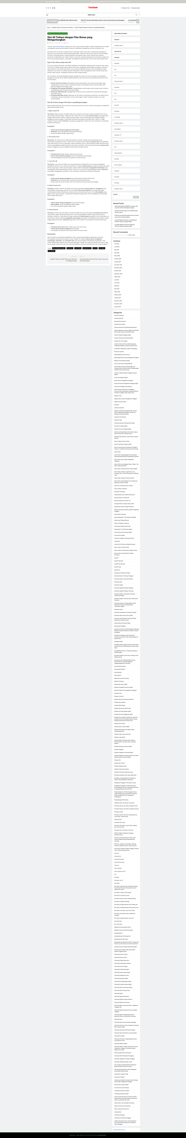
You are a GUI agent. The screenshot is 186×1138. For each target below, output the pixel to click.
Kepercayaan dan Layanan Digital (122, 623)
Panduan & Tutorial (118, 696)
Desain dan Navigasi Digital (121, 377)
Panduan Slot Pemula (119, 763)
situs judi (116, 853)
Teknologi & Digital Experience (121, 960)
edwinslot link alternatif (120, 417)
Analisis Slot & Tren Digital (120, 341)
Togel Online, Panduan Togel (121, 1074)
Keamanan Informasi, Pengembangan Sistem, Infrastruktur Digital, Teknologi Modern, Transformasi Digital (125, 605)
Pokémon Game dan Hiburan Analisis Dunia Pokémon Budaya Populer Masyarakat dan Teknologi (125, 839)
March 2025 (117, 291)
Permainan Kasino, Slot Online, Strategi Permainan (126, 809)
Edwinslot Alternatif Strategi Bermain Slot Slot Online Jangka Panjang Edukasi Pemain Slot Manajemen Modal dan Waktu (125, 412)
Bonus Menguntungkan (59, 248)
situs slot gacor (118, 153)
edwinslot (116, 404)
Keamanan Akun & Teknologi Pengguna (123, 576)
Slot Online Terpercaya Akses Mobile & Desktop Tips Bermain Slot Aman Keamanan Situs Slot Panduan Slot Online (126, 888)
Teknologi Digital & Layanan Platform (123, 999)
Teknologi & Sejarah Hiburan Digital (123, 984)
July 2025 (116, 279)
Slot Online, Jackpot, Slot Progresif (122, 892)
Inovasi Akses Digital (119, 535)
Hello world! (132, 235)
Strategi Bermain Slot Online (121, 939)
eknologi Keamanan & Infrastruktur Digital (124, 423)
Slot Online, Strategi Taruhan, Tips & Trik (124, 918)
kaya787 (116, 558)
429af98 (51, 43)
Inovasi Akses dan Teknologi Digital (123, 532)
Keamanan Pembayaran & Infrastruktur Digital (125, 612)
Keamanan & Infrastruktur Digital (122, 573)
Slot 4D (95, 248)
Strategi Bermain (118, 933)
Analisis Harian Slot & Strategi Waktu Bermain (125, 327)
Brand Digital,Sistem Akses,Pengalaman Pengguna (126, 357)
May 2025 (116, 285)
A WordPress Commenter (120, 235)
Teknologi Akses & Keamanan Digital (123, 987)
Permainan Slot (118, 819)
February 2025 (117, 294)
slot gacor (116, 63)
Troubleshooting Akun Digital (121, 1093)
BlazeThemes (102, 1135)
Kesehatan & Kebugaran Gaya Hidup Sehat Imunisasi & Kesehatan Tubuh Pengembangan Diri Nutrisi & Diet (126, 637)
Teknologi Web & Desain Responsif (122, 1052)
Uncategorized (117, 1112)
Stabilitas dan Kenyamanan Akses (122, 927)
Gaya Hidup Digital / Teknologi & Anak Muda (125, 517)
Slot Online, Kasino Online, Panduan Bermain (125, 898)
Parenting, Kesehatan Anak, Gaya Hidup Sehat (125, 775)
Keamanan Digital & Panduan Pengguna (123, 588)
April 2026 (116, 252)
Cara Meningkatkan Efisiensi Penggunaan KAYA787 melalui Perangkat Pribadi (132, 20)
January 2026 (117, 261)
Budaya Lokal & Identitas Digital (122, 360)
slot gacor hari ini (118, 45)
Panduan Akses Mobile (119, 702)
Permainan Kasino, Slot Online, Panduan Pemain (126, 806)
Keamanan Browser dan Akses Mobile (123, 579)
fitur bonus (70, 248)
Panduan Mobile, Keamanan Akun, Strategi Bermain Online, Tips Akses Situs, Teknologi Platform (125, 742)
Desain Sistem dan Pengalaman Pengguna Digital (126, 383)
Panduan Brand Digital (119, 705)
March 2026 (117, 255)
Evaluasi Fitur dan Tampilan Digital (122, 429)
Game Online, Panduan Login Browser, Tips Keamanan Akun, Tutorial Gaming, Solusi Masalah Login (126, 473)
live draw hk (117, 117)
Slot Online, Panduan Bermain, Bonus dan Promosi (126, 907)
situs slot (116, 105)
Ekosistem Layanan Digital (120, 426)
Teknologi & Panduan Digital (121, 978)
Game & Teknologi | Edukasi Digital (122, 444)
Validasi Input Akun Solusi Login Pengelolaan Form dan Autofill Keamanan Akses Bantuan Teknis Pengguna (125, 1122)
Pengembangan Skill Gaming (121, 800)
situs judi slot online (119, 862)
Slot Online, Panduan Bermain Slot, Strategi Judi (125, 904)
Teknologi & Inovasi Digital (120, 966)
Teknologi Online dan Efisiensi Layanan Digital (125, 1033)
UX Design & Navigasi (119, 1115)
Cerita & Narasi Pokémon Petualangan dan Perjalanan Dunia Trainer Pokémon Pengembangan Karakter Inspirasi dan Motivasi (126, 368)
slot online (102, 248)
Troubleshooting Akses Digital (121, 1090)
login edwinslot (118, 672)
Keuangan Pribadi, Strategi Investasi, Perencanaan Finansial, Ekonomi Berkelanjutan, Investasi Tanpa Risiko (126, 646)
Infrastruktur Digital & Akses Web (122, 526)
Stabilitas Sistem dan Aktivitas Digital (123, 930)
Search (115, 194)
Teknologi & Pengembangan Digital (122, 981)
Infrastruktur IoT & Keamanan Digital (123, 529)
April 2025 (116, 288)
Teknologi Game (118, 1019)
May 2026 (116, 249)
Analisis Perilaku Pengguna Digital (122, 335)
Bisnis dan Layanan (119, 351)
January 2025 (117, 297)
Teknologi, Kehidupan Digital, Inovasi (123, 1062)
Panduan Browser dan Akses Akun (122, 708)
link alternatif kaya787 (119, 669)
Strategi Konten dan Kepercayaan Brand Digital (125, 946)
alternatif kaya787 (118, 318)
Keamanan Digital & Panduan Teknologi (123, 591)
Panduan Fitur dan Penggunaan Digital (123, 714)
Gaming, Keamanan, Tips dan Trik (122, 500)
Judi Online (78, 248)
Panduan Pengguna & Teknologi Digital (123, 752)
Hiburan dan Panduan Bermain (121, 520)
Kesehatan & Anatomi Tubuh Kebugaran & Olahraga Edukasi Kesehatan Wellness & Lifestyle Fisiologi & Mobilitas (126, 630)
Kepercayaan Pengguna (120, 626)
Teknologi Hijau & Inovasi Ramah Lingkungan (125, 1022)
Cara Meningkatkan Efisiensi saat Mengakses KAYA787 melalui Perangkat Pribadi (87, 20)
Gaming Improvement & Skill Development (124, 494)
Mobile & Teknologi (119, 681)
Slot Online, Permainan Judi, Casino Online (124, 910)
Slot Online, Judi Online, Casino (121, 895)
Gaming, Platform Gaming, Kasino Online (124, 503)
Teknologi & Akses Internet (120, 954)
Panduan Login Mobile (119, 737)
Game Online (117, 452)
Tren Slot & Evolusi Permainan (121, 1087)
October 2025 (117, 270)
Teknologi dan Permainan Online (122, 990)
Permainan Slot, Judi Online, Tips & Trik (123, 830)
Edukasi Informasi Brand (120, 401)
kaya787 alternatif (118, 561)
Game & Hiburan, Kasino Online (121, 441)
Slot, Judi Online (118, 924)
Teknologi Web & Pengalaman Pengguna (124, 1055)
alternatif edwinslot (119, 315)
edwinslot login (118, 420)
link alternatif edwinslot (120, 666)
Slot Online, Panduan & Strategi (121, 901)
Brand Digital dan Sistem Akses (122, 354)
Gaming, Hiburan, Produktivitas (121, 497)
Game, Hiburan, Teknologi (120, 488)
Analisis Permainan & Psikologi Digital (123, 338)
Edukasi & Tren (118, 395)
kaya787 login (117, 567)
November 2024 (118, 303)
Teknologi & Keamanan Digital (121, 969)
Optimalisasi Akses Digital (120, 684)
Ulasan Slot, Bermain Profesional (122, 1106)
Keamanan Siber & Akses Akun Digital (123, 615)
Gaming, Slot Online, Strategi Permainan (124, 506)
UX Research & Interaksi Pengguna (122, 1118)
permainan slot (87, 248)
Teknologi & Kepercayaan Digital (122, 972)
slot (115, 69)
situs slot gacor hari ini (120, 871)
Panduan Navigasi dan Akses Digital (123, 746)
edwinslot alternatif (119, 407)
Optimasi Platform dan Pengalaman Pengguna (125, 690)
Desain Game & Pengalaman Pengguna (123, 380)
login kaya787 (117, 675)
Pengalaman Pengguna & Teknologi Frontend (125, 782)
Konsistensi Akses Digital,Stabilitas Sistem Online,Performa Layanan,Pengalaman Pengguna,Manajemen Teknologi (124, 661)
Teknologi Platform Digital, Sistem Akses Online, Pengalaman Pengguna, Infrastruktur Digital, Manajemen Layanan (126, 1048)
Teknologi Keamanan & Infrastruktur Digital (124, 1030)
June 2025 (116, 282)
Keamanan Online (118, 609)
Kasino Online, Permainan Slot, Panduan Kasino (125, 550)
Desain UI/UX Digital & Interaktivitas (123, 386)
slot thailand (117, 129)
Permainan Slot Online (119, 822)
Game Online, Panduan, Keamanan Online (124, 478)
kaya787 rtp (117, 570)
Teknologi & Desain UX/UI (120, 957)
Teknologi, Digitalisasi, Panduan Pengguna (124, 1058)
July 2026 (116, 243)
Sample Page (91, 15)
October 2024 (117, 306)
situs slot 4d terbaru (59, 46)
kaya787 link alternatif (119, 564)
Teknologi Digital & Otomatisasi (122, 1002)
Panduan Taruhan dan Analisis (121, 769)
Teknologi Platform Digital (120, 1043)
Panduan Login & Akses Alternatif (122, 734)
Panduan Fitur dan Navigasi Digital (122, 711)
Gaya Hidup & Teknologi (120, 514)
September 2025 (118, 273)
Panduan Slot (117, 760)
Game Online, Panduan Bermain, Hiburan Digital (125, 468)
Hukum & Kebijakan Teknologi (121, 523)
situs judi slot (117, 856)
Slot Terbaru (51, 251)
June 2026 (116, 246)
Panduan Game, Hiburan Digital (121, 726)
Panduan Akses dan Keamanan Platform (124, 699)
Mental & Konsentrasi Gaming (121, 678)
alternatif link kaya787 (119, 324)
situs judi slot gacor (119, 859)
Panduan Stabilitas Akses (120, 766)
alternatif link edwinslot (120, 321)
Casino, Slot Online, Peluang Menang (123, 363)
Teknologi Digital (118, 993)
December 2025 (118, 264)
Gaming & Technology (119, 491)
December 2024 (118, 300)
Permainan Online (118, 812)
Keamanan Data (118, 582)
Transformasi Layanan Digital (121, 1084)
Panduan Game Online (119, 723)
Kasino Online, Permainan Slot (121, 547)
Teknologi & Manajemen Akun (121, 975)
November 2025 (118, 267)
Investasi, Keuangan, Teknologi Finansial (124, 538)
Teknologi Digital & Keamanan (121, 996)
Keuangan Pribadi (118, 641)
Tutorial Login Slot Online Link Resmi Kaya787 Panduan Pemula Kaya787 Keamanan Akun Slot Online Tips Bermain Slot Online (125, 1098)
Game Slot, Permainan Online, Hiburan (123, 485)
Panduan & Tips (118, 693)
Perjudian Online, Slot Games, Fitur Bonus (57, 33)
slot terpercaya (118, 921)
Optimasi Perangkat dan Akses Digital (123, 687)
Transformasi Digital (119, 1077)
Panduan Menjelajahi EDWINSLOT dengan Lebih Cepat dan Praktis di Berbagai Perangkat (108, 1)
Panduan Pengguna (119, 749)
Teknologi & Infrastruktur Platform (122, 963)
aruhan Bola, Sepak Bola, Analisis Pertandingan (125, 348)
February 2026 (117, 258)
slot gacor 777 (117, 135)
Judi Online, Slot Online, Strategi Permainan (124, 544)
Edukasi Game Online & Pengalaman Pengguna (125, 398)
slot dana (116, 159)
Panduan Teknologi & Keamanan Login (123, 772)
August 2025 (117, 276)
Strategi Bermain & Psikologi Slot (122, 936)
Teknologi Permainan (119, 1036)
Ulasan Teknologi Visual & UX (121, 1109)
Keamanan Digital (118, 585)
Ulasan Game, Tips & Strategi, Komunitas (124, 1103)
